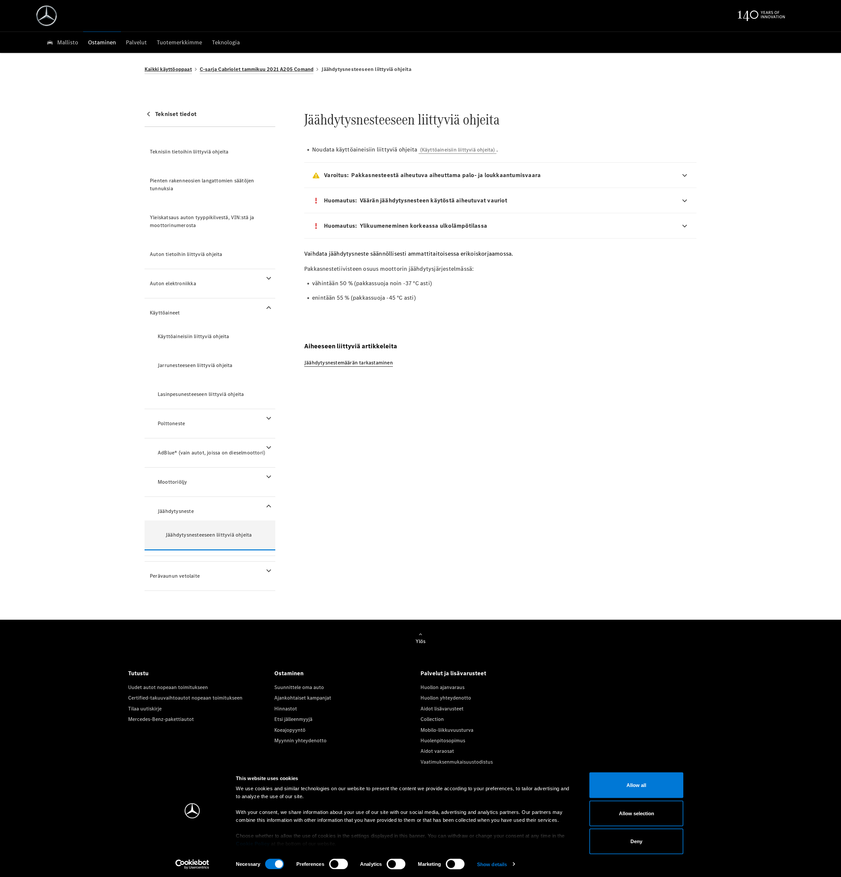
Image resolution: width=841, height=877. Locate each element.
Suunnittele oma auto (299, 687)
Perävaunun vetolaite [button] (175, 575)
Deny (636, 841)
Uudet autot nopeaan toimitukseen (168, 687)
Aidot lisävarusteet (442, 708)
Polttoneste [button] (171, 423)
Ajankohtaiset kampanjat (302, 697)
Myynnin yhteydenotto (300, 740)
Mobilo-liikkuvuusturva (446, 730)
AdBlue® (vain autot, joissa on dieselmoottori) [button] (211, 452)
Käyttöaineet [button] (165, 312)
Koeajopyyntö (290, 730)
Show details (492, 864)
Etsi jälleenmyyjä (293, 719)
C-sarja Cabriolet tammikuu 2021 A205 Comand (257, 69)
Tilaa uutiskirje (145, 708)
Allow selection (636, 813)
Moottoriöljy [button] (172, 481)
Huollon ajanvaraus (442, 687)
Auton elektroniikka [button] (173, 283)
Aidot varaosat (437, 751)
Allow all (636, 785)
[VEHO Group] (46, 15)
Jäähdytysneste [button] (176, 511)
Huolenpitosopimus (442, 740)
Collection (432, 719)
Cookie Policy (253, 843)
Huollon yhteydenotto (445, 697)
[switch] (338, 864)
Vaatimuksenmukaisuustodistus (456, 761)
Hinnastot (285, 708)
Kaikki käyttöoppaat (168, 69)
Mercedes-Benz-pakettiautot (161, 719)
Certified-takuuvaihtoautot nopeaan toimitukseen (185, 697)
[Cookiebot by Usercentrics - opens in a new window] (192, 864)
